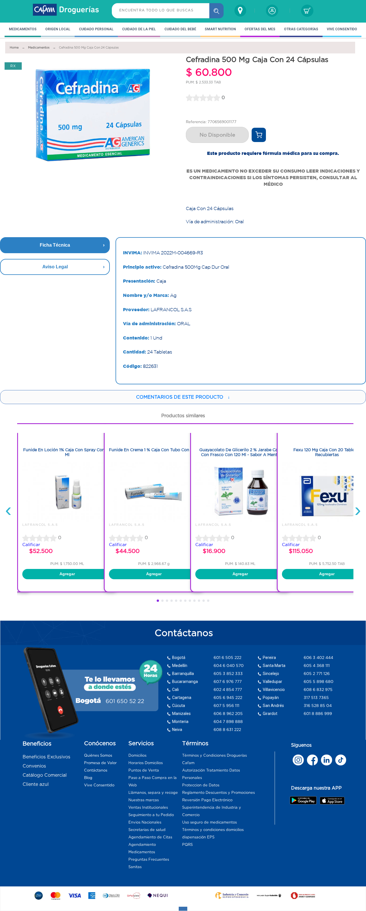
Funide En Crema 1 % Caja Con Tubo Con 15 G (154, 449)
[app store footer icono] (332, 800)
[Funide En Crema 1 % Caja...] (154, 520)
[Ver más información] (259, 135)
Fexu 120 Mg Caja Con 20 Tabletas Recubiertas (327, 452)
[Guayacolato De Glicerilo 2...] (240, 520)
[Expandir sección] (183, 909)
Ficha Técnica (55, 245)
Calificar (31, 544)
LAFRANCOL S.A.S (40, 524)
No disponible (217, 135)
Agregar (67, 574)
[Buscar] (216, 10)
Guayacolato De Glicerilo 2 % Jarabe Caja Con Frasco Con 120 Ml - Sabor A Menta (240, 452)
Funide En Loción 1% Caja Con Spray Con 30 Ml (67, 452)
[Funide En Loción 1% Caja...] (67, 520)
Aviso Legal (55, 266)
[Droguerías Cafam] (66, 10)
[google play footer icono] (304, 800)
